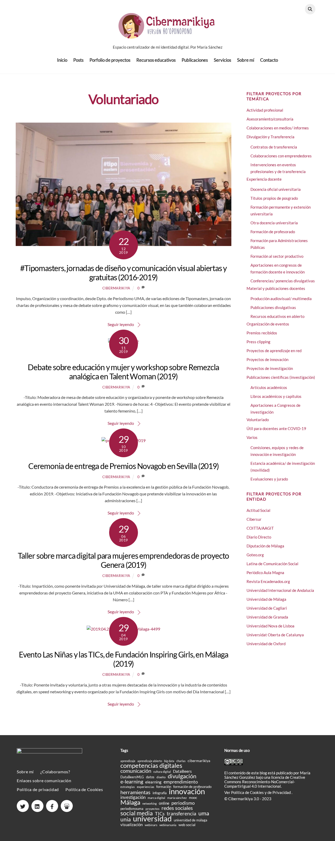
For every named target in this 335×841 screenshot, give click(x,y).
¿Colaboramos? (55, 771)
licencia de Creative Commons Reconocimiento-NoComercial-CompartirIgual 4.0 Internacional (264, 781)
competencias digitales (151, 765)
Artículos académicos (268, 387)
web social (187, 824)
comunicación (135, 771)
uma (203, 813)
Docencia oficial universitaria (275, 189)
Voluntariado (258, 419)
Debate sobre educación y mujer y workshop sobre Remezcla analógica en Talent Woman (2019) (123, 371)
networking (149, 803)
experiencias (145, 787)
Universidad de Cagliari (267, 608)
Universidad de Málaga (266, 599)
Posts (78, 60)
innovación (187, 791)
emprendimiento (181, 782)
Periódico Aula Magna (265, 572)
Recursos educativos (156, 60)
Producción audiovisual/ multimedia (281, 298)
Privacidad (282, 792)
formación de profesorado (192, 787)
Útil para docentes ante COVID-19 (276, 428)
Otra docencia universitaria (274, 222)
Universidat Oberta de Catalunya (275, 634)
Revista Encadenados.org (268, 581)
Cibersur (254, 519)
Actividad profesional (265, 110)
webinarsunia (167, 825)
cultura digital (162, 771)
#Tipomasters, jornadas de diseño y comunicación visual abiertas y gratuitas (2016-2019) (123, 272)
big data (169, 761)
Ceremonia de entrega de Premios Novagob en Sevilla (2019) (123, 466)
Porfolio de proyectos (110, 60)
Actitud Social (258, 510)
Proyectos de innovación (267, 359)
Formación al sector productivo (276, 256)
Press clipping (258, 341)
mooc (193, 798)
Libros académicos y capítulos (276, 396)
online (164, 803)
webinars (151, 825)
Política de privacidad (38, 789)
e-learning (131, 781)
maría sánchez (177, 798)
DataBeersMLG (132, 777)
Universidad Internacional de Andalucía (280, 590)
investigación (133, 797)
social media (136, 813)
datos (150, 777)
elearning (153, 782)
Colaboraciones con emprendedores (281, 155)
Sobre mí (245, 60)
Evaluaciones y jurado (269, 479)
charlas (181, 761)
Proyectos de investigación (270, 368)
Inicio (62, 60)
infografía (160, 793)
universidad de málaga (190, 820)
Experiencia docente (264, 179)
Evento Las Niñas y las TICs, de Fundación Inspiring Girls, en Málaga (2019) (123, 659)
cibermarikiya (116, 288)
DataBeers (182, 771)
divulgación (182, 776)
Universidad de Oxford (266, 643)
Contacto (269, 60)
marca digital (156, 798)
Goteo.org (255, 554)
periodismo (183, 803)
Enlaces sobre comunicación (44, 780)
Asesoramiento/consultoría (270, 119)
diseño (161, 777)
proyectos (152, 809)
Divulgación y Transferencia (270, 136)
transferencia (181, 813)
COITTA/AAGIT (260, 528)
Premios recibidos (262, 332)
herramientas (135, 792)
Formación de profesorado (272, 231)
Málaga (130, 802)
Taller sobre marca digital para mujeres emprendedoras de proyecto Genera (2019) (123, 560)
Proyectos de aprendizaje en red (274, 350)
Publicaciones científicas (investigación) (281, 377)
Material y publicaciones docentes (276, 288)
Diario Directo (259, 537)
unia (125, 819)
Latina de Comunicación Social (272, 563)
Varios (252, 437)
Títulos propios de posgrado (274, 198)
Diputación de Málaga (265, 545)
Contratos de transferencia (273, 147)
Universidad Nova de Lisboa (270, 625)
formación (163, 787)
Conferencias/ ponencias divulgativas (282, 280)
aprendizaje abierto (149, 761)
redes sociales (177, 808)
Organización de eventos (268, 324)
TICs (160, 813)
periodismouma (131, 808)
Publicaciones (195, 60)
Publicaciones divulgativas (273, 307)
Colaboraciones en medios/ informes (278, 127)
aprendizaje (127, 761)
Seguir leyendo (121, 324)
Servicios (222, 60)
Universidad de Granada (267, 617)
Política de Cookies (84, 789)
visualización (131, 824)
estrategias (127, 786)
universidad (152, 818)
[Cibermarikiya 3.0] (167, 35)
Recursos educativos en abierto (277, 316)
